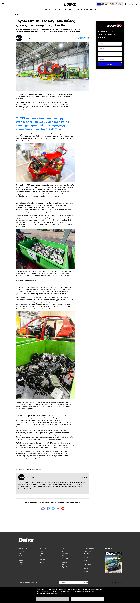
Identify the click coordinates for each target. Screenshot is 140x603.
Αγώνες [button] (42, 559)
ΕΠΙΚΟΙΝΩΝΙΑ (109, 540)
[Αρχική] (70, 4)
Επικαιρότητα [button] (22, 548)
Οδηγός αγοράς (88, 551)
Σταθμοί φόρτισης (66, 558)
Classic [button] (64, 562)
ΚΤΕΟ (85, 562)
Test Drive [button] (43, 548)
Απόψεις (20, 566)
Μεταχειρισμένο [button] (89, 548)
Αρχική (17, 14)
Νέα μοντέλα (21, 551)
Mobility (64, 555)
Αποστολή (42, 553)
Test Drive (57, 9)
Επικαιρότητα (47, 9)
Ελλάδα (20, 555)
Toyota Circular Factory (32, 469)
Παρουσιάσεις (65, 567)
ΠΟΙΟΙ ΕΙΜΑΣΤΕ (90, 540)
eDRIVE (86, 9)
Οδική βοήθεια (87, 564)
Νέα (63, 551)
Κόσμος (20, 558)
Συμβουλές (86, 553)
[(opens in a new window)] (128, 4)
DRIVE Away (78, 9)
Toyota (19, 469)
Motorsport (43, 567)
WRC (41, 564)
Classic (71, 9)
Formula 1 (42, 562)
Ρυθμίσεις (53, 599)
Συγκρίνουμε (43, 555)
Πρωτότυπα (21, 553)
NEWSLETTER (100, 540)
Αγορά (20, 564)
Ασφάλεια (20, 562)
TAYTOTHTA (118, 540)
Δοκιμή (42, 551)
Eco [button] (63, 548)
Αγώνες (64, 9)
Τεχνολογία (21, 560)
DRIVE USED (93, 9)
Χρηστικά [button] (86, 557)
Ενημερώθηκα (87, 599)
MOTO (63, 574)
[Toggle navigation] (3, 4)
